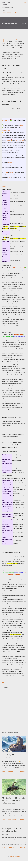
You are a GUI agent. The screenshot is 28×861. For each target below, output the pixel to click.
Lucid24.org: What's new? (11, 754)
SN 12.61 (5, 172)
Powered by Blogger (14, 856)
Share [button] (22, 683)
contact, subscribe (6, 12)
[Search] (21, 3)
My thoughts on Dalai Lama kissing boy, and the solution (12, 829)
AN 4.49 (10, 162)
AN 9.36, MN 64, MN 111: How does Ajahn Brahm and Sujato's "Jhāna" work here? (14, 800)
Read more (23, 771)
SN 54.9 (14, 150)
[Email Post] (3, 683)
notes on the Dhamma (8, 4)
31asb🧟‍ (9, 140)
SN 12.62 (12, 172)
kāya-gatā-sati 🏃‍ (20, 140)
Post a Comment (12, 819)
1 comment (10, 847)
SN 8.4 (9, 150)
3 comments (10, 771)
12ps (9, 177)
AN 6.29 (7, 130)
